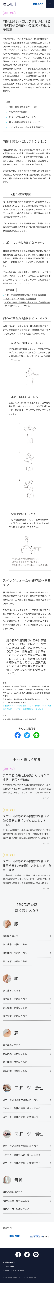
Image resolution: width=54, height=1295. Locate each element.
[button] (50, 4)
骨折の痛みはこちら (13, 1192)
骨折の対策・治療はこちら (16, 1209)
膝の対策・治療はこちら (15, 961)
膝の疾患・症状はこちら (15, 944)
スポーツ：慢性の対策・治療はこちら (21, 1163)
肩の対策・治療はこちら (15, 1070)
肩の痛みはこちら (11, 1045)
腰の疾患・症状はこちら (15, 999)
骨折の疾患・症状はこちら (16, 1200)
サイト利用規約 (8, 1266)
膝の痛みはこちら (11, 935)
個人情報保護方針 (9, 1262)
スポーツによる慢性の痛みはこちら (20, 1146)
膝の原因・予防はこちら (15, 952)
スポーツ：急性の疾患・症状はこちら (21, 1108)
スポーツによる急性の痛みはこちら (20, 1099)
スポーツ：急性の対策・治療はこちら (21, 1116)
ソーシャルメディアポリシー (13, 1270)
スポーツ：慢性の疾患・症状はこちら (21, 1154)
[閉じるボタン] (51, 1292)
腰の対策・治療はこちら (15, 1016)
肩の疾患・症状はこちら (15, 1053)
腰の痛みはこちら (11, 990)
